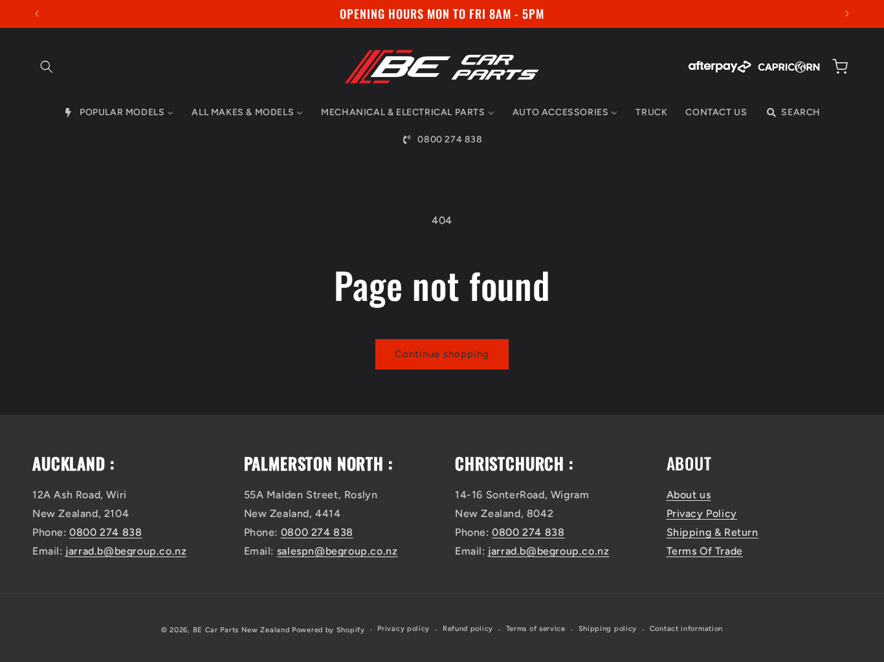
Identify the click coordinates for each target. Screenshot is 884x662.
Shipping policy (608, 628)
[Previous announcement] (37, 13)
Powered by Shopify (328, 630)
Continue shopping (442, 354)
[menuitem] (118, 112)
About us (689, 495)
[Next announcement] (847, 13)
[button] (46, 66)
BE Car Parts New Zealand (241, 630)
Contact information (686, 628)
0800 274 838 (105, 532)
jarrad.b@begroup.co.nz (125, 551)
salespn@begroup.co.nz (337, 551)
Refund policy (468, 628)
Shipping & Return (712, 532)
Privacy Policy (702, 513)
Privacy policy (403, 628)
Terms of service (536, 628)
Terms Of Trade (705, 551)
